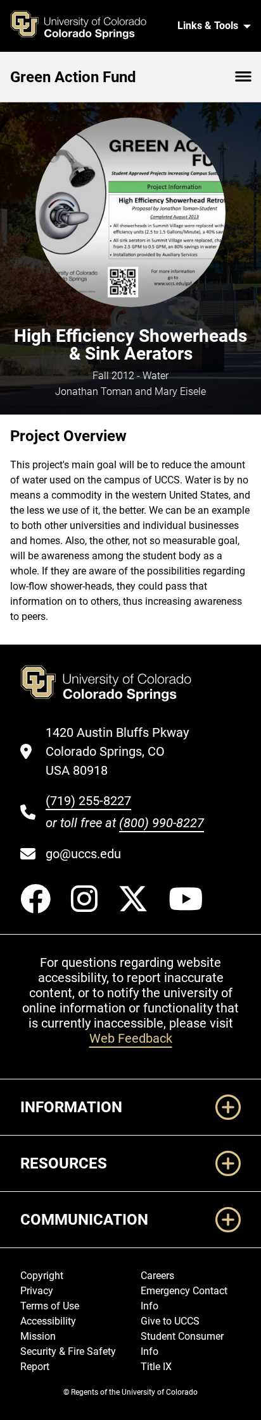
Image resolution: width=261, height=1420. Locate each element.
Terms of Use (49, 1306)
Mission (38, 1336)
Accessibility (48, 1321)
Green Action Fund (73, 77)
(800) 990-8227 (161, 822)
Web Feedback (130, 1038)
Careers (157, 1276)
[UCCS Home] (86, 26)
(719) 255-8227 (88, 800)
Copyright (41, 1276)
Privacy (36, 1291)
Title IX (156, 1367)
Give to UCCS (170, 1321)
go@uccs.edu (83, 853)
